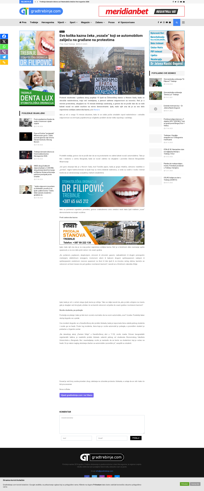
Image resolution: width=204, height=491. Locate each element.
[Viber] (4, 51)
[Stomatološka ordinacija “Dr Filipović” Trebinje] (155, 82)
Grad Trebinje (69, 44)
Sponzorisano (128, 22)
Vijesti (61, 22)
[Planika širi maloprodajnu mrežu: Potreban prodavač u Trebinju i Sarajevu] (155, 167)
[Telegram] (4, 57)
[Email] (170, 22)
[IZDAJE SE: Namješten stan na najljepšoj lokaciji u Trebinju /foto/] (155, 152)
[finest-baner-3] (102, 244)
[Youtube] (167, 22)
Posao (111, 22)
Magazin (85, 22)
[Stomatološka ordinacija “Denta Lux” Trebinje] (155, 95)
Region (62, 31)
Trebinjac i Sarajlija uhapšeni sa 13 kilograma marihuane (173, 137)
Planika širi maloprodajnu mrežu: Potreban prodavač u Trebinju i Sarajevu (174, 166)
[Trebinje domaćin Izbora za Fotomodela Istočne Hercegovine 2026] (25, 155)
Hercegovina (48, 22)
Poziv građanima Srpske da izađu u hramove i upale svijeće (44, 121)
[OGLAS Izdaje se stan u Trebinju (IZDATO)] (155, 181)
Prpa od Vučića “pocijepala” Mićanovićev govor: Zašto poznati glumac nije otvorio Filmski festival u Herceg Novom (44, 137)
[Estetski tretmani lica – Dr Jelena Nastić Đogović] (155, 109)
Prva (24, 22)
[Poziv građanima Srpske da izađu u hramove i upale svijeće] (25, 122)
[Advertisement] (102, 137)
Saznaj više (195, 484)
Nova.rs (97, 110)
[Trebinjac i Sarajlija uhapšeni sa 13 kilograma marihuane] (155, 138)
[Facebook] (159, 22)
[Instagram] (164, 22)
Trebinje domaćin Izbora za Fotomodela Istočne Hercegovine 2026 (64, 2)
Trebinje (34, 22)
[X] (4, 41)
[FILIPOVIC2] (102, 206)
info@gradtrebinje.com (104, 471)
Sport (72, 22)
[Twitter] (161, 22)
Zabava (99, 22)
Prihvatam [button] (184, 484)
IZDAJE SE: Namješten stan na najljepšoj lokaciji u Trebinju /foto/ (174, 151)
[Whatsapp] (4, 46)
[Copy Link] (4, 62)
